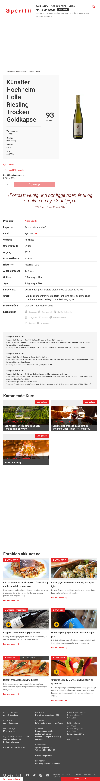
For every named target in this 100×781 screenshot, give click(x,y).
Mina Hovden (9, 731)
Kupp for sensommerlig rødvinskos (21, 632)
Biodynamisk (47, 312)
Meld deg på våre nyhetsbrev (47, 764)
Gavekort (64, 13)
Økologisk (33, 312)
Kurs (72, 6)
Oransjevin (45, 323)
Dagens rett (40, 13)
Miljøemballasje (59, 317)
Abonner (63, 10)
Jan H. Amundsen (10, 723)
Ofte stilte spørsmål (43, 755)
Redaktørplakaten (11, 742)
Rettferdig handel (65, 312)
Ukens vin (49, 13)
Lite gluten (33, 317)
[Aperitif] (19, 11)
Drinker (57, 13)
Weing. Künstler (31, 221)
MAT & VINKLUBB (45, 9)
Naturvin (32, 323)
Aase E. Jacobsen (10, 715)
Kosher (45, 317)
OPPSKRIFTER (58, 6)
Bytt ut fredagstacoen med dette (20, 680)
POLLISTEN (42, 6)
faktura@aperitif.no (75, 734)
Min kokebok (84, 13)
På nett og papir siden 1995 (47, 715)
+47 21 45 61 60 (48, 750)
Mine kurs (39, 16)
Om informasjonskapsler (14, 747)
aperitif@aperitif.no (43, 747)
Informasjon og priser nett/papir (49, 723)
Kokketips (48, 16)
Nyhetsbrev (73, 13)
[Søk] (93, 6)
